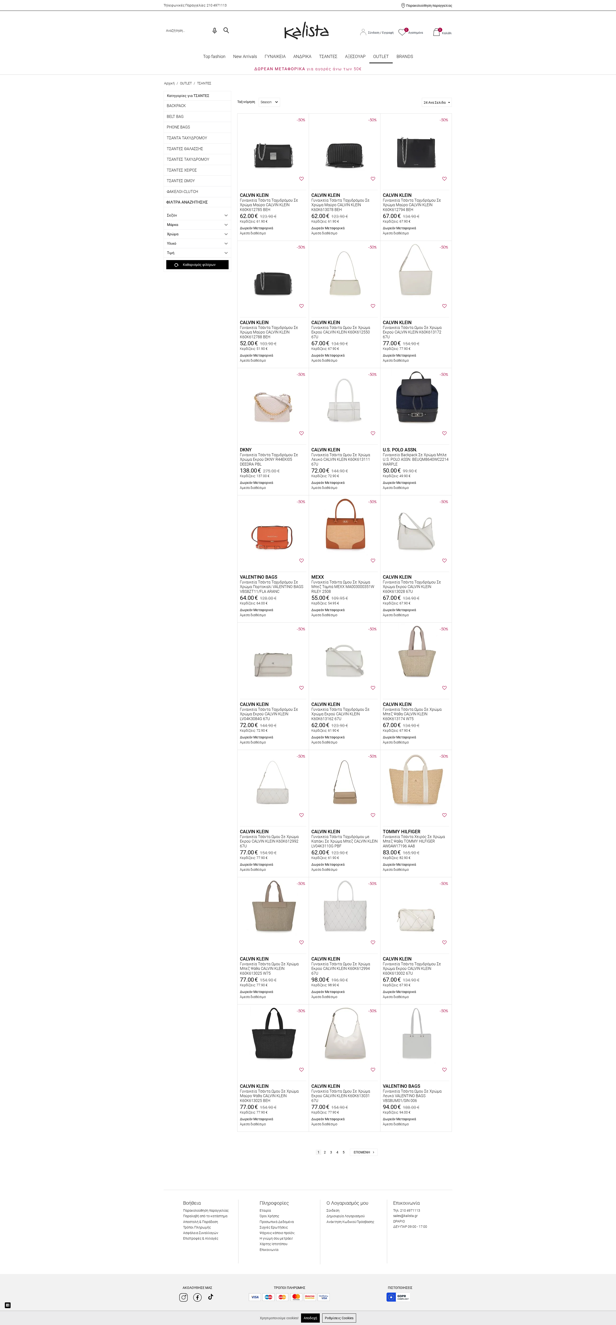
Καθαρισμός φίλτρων (199, 265)
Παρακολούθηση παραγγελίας (429, 5)
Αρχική (169, 83)
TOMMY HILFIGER (401, 831)
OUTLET (381, 56)
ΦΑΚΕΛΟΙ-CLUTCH (182, 191)
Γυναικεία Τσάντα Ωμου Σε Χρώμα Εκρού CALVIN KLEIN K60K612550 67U (340, 332)
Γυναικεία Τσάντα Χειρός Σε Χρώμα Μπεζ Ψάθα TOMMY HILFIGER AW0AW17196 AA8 (414, 841)
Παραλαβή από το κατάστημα (205, 1216)
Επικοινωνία (269, 1250)
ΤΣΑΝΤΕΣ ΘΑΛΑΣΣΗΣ (185, 149)
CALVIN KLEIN (254, 195)
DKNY (246, 450)
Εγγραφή (388, 32)
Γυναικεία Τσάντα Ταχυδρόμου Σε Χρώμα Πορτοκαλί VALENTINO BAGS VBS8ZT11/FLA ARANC (271, 587)
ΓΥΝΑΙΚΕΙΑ (275, 56)
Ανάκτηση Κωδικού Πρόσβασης (350, 1222)
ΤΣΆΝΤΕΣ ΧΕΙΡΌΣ (182, 170)
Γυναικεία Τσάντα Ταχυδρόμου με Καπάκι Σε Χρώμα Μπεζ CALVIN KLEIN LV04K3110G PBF (344, 841)
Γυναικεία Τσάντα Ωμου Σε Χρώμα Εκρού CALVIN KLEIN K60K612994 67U (340, 968)
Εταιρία (265, 1210)
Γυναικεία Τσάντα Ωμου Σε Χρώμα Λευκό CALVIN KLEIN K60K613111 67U (340, 459)
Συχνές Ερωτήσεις (274, 1227)
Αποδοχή (310, 1318)
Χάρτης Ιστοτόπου (273, 1244)
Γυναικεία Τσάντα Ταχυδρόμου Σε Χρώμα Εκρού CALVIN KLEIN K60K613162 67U (340, 714)
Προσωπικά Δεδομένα (277, 1222)
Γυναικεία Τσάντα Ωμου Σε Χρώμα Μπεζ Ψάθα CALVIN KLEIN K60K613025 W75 (269, 968)
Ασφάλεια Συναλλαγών (200, 1233)
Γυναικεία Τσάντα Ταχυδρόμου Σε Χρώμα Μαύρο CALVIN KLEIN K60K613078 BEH (340, 205)
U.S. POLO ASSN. (400, 450)
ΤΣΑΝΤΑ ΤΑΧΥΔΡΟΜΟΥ (187, 138)
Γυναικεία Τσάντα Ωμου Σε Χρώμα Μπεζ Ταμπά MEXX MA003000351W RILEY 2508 (342, 587)
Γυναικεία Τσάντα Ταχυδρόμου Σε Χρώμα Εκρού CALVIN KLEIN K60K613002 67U (412, 968)
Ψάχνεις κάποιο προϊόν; (277, 1233)
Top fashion (214, 56)
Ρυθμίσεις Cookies (339, 1318)
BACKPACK (176, 105)
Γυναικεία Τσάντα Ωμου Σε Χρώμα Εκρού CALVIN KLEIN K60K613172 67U (412, 332)
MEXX (317, 577)
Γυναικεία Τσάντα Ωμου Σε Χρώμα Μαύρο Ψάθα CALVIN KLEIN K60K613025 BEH (269, 1096)
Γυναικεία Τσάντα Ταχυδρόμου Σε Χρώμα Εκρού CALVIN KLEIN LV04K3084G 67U (269, 714)
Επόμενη (362, 1152)
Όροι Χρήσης (269, 1216)
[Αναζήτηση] (226, 30)
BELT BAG (175, 116)
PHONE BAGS (178, 127)
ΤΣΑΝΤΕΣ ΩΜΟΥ (181, 181)
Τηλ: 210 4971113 (406, 1210)
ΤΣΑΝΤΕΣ (328, 56)
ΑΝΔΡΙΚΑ (302, 56)
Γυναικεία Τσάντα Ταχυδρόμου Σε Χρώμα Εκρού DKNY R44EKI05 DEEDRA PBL (269, 459)
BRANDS (405, 56)
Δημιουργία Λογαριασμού (346, 1216)
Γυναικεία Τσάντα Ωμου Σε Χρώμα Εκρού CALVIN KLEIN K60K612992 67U (269, 841)
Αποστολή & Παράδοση (200, 1222)
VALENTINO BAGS (258, 577)
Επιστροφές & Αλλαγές (200, 1238)
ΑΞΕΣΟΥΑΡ (355, 56)
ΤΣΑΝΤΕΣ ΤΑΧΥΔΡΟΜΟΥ (188, 159)
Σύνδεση (374, 32)
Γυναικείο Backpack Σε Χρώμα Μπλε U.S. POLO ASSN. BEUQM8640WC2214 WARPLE (416, 459)
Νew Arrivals (245, 56)
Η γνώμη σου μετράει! (276, 1238)
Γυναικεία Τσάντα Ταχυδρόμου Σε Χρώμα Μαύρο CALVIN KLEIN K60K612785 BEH (269, 205)
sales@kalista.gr (405, 1216)
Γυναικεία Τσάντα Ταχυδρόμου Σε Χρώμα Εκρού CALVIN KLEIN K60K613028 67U (412, 587)
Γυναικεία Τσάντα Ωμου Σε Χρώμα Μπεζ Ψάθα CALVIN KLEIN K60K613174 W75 (412, 714)
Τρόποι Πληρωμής (197, 1227)
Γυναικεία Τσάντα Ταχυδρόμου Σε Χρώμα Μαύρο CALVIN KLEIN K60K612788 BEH (269, 332)
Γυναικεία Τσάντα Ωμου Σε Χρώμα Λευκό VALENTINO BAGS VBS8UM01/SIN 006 (412, 1096)
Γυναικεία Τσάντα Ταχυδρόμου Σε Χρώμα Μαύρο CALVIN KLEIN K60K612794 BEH (412, 205)
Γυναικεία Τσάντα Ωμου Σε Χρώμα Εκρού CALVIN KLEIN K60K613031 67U (340, 1096)
